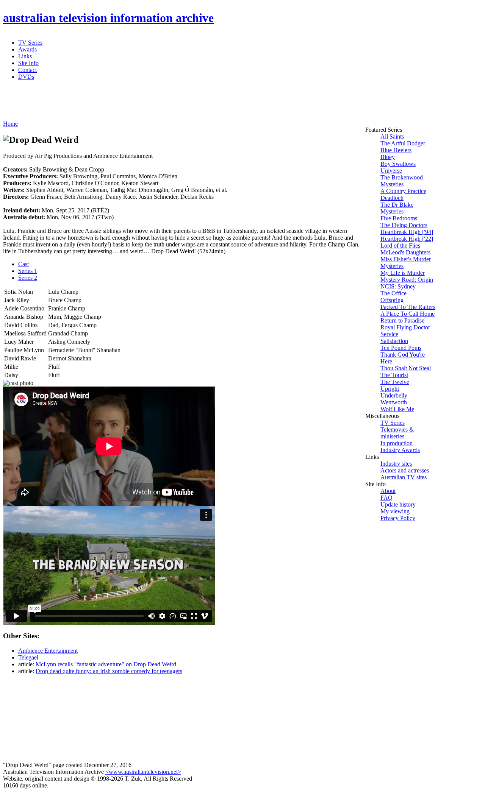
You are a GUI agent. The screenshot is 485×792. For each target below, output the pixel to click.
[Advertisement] (187, 103)
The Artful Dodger (402, 143)
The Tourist (394, 375)
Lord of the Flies (400, 245)
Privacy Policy (397, 518)
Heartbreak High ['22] (406, 238)
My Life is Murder (402, 273)
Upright (389, 388)
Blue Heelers (395, 150)
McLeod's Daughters (405, 252)
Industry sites (396, 463)
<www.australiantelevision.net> (143, 772)
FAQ (386, 497)
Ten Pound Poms (400, 348)
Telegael (28, 657)
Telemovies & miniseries (397, 433)
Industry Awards (400, 450)
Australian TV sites (403, 477)
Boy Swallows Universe (398, 167)
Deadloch (392, 198)
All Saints (392, 136)
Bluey (387, 157)
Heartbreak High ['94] (406, 232)
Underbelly (393, 395)
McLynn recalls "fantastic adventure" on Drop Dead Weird (106, 664)
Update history (398, 504)
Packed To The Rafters (407, 307)
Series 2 (27, 277)
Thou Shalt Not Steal (405, 368)
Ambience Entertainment (48, 650)
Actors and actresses (404, 470)
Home (10, 123)
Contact (27, 70)
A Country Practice (403, 191)
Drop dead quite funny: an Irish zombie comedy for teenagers (109, 671)
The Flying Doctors (403, 225)
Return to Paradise (402, 320)
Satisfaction (394, 341)
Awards (27, 49)
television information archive (108, 18)
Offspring (392, 300)
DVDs (26, 76)
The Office (393, 293)
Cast (23, 264)
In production (396, 443)
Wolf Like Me (397, 409)
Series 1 (27, 271)
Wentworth (393, 402)
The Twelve (394, 382)
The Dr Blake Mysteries (396, 208)
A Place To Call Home (407, 313)
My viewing (395, 511)
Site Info (28, 63)
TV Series (30, 42)
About (388, 491)
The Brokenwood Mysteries (401, 180)
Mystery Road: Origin (406, 279)
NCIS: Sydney (398, 286)
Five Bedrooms (398, 218)
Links (25, 56)
